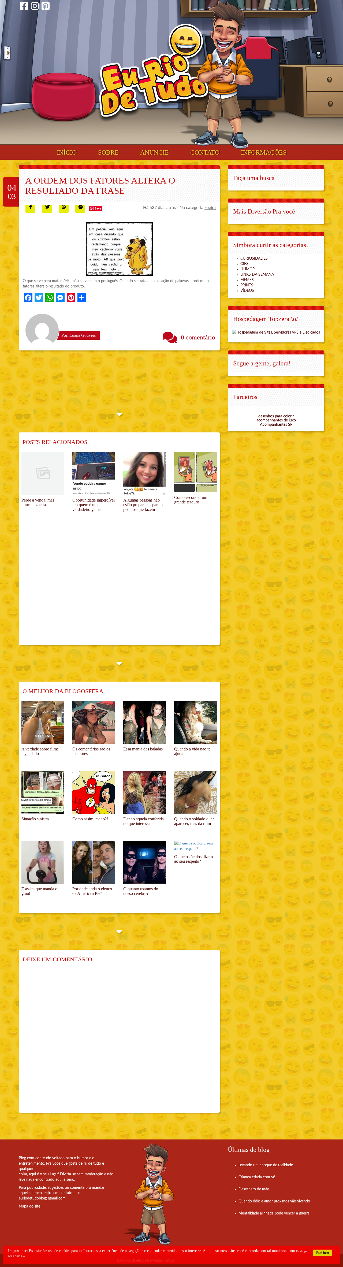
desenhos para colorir (276, 416)
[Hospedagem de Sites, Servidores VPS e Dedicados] (276, 332)
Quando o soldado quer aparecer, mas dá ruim (194, 821)
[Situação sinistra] (42, 792)
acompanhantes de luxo (276, 420)
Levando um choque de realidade (265, 1165)
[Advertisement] (119, 585)
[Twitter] (38, 297)
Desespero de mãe (253, 1189)
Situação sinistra (35, 819)
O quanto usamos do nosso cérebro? (140, 891)
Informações (263, 152)
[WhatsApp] (49, 297)
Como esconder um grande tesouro (190, 499)
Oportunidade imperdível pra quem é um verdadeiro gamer (93, 505)
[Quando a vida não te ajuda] (195, 722)
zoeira (210, 207)
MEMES (247, 280)
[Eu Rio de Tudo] (153, 72)
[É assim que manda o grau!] (42, 862)
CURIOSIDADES (254, 258)
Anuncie (154, 152)
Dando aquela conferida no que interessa (143, 821)
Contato (204, 152)
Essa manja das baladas (143, 749)
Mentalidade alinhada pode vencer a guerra (274, 1213)
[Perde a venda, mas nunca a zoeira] (42, 473)
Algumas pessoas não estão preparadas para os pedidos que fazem (143, 505)
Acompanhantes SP (276, 425)
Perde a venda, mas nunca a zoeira (37, 502)
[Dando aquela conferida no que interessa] (144, 792)
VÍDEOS (247, 291)
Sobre (108, 152)
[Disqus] (119, 1041)
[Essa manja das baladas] (144, 722)
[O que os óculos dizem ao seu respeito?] (195, 846)
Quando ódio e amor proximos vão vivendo (274, 1201)
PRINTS (246, 285)
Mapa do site (29, 1206)
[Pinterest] (46, 6)
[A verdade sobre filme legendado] (42, 722)
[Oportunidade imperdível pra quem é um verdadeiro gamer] (93, 473)
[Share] (81, 297)
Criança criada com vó (256, 1177)
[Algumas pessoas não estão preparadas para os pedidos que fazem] (144, 473)
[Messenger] (60, 297)
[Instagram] (35, 6)
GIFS (244, 264)
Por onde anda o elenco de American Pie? (92, 891)
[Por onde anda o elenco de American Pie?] (93, 862)
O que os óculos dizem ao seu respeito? (193, 859)
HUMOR (247, 269)
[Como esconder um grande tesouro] (195, 472)
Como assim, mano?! (90, 819)
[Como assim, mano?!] (93, 792)
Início (67, 152)
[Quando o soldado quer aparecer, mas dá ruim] (195, 792)
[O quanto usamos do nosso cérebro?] (144, 862)
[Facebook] (24, 6)
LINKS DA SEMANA (257, 274)
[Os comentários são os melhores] (93, 722)
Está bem (322, 1253)
